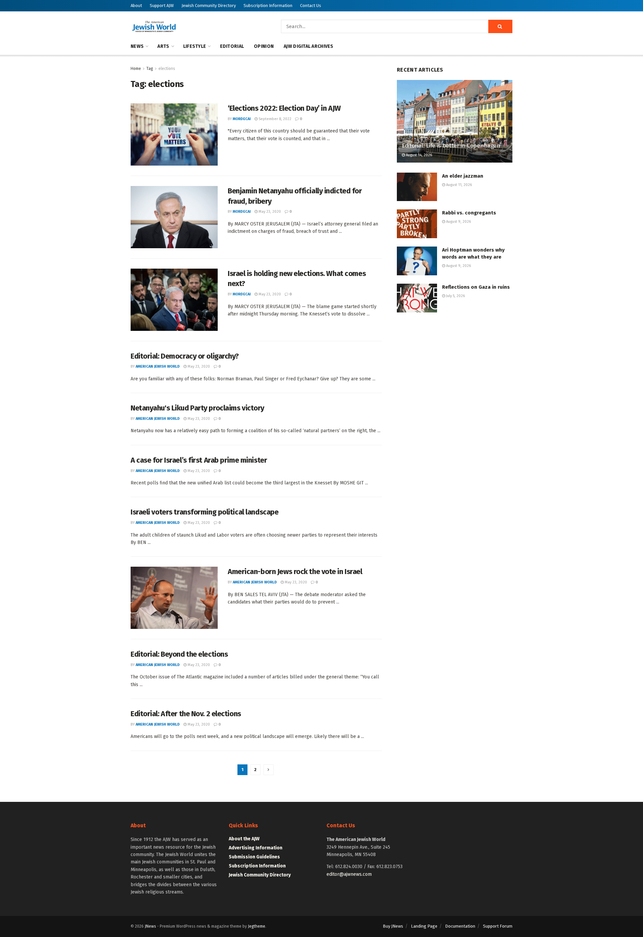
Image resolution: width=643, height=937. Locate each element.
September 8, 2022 (274, 119)
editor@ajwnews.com (349, 874)
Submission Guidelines (254, 857)
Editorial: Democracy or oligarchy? (185, 356)
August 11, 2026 (458, 185)
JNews (150, 926)
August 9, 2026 (458, 221)
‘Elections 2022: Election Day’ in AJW (284, 108)
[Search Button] (500, 26)
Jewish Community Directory (209, 5)
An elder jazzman (462, 176)
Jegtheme (256, 926)
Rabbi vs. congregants (469, 213)
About (136, 5)
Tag (149, 68)
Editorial (232, 46)
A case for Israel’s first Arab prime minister (199, 460)
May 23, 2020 (269, 211)
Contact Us (310, 5)
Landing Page (424, 926)
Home (136, 68)
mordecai (242, 119)
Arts (163, 46)
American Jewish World (158, 366)
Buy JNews (393, 926)
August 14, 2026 (418, 155)
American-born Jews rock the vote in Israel (295, 571)
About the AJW (244, 839)
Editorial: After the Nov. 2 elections (186, 713)
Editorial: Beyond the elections (179, 654)
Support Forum (497, 926)
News (137, 46)
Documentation (460, 926)
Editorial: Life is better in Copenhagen (451, 145)
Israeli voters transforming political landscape (204, 512)
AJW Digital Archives (309, 46)
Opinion (264, 46)
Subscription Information (267, 5)
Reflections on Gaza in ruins (476, 287)
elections (166, 68)
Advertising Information (255, 848)
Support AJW (162, 5)
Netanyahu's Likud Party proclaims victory (197, 407)
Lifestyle (194, 46)
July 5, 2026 (455, 296)
